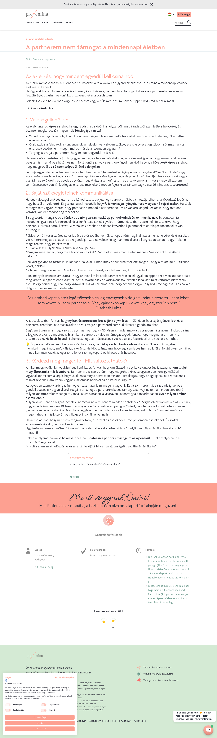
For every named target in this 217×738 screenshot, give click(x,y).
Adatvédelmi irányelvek (65, 677)
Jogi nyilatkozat (78, 721)
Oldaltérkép (140, 721)
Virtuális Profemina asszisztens (158, 674)
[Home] (37, 14)
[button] (10, 677)
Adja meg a (184, 14)
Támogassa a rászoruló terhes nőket (161, 680)
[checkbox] (8, 704)
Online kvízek (32, 22)
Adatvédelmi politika (99, 721)
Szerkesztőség (45, 567)
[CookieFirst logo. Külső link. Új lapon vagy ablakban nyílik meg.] (6, 680)
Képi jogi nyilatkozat (121, 721)
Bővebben (74, 477)
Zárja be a (151, 4)
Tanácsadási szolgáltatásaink (157, 667)
